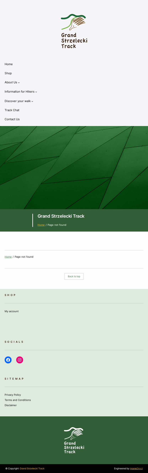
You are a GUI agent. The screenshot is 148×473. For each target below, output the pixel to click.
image (136, 468)
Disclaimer (11, 405)
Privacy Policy (13, 394)
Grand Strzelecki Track (61, 216)
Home (9, 64)
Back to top (74, 276)
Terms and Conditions (18, 400)
